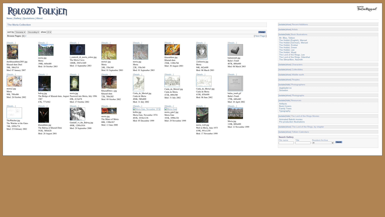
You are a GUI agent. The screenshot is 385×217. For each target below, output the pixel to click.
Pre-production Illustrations (292, 122)
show (288, 24)
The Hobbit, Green (288, 47)
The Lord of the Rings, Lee (292, 54)
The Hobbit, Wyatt (287, 52)
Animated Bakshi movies (290, 119)
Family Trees (285, 108)
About (39, 18)
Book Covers (285, 106)
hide (288, 34)
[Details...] (11, 42)
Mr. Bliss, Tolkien (287, 38)
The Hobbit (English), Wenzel (293, 40)
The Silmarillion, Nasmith (291, 59)
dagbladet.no (285, 88)
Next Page (260, 36)
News (9, 18)
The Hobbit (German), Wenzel (293, 42)
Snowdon (283, 90)
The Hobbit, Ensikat (288, 45)
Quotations (29, 18)
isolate (282, 24)
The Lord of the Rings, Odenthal (294, 57)
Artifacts (283, 103)
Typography (284, 111)
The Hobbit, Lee (286, 50)
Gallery (17, 18)
